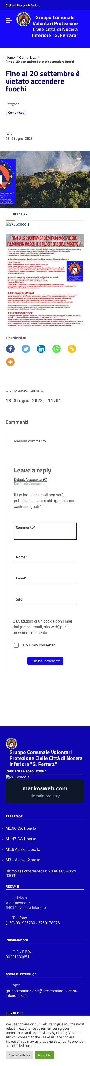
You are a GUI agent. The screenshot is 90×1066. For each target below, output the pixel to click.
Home (10, 57)
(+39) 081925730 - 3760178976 (33, 923)
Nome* (21, 557)
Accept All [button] (44, 1055)
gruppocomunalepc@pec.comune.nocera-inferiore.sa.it (41, 993)
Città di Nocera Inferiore (23, 5)
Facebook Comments (29, 484)
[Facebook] (13, 347)
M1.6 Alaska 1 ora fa (23, 849)
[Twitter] (29, 347)
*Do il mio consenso (38, 645)
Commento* (25, 527)
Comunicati (27, 57)
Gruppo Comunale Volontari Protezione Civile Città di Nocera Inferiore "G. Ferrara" (55, 26)
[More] (10, 360)
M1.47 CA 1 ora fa (21, 839)
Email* (21, 578)
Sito (19, 599)
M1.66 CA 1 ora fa (21, 828)
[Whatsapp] (59, 347)
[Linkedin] (44, 347)
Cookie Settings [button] (19, 1055)
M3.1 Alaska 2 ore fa (23, 860)
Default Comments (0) (30, 479)
